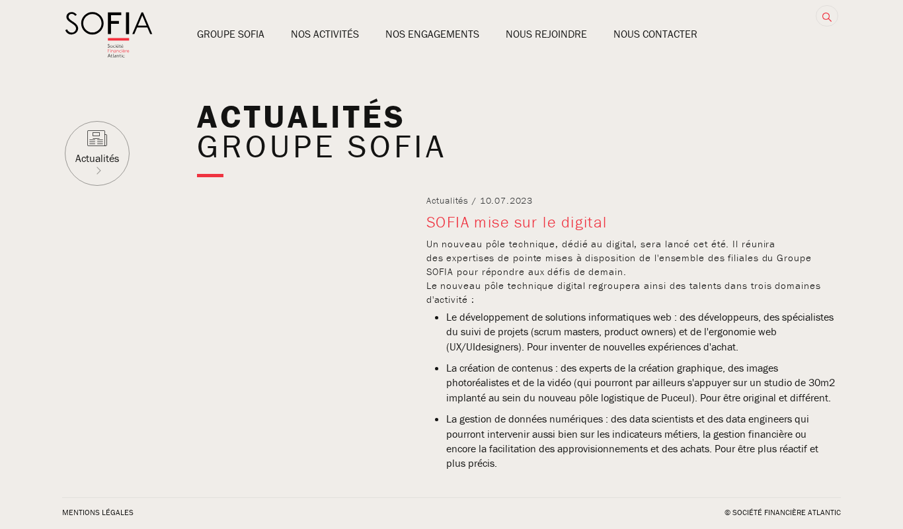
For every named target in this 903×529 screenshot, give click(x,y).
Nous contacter (655, 33)
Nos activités (325, 33)
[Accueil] (109, 54)
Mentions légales (98, 512)
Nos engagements (432, 33)
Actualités (97, 158)
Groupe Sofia (230, 33)
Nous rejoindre (546, 33)
